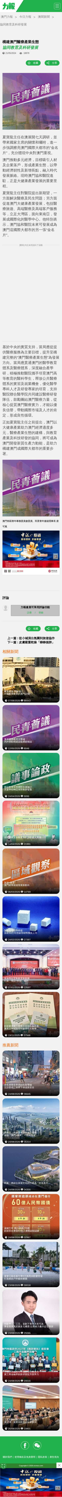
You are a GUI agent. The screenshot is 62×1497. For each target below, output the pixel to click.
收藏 (35, 62)
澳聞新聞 (44, 16)
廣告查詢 (54, 1457)
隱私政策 (42, 1457)
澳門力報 (7, 16)
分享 (54, 62)
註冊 (29, 612)
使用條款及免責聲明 (25, 1457)
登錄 (41, 612)
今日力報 (25, 16)
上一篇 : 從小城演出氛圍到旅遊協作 (31, 638)
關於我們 (7, 1457)
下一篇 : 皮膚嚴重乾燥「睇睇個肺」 (31, 642)
